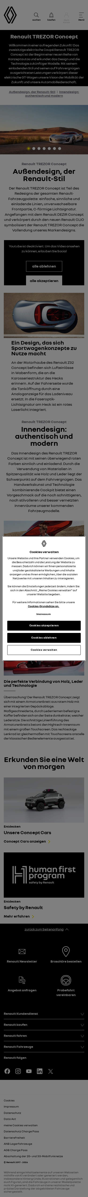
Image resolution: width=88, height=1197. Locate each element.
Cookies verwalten (44, 649)
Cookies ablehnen (44, 637)
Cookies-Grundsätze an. (43, 606)
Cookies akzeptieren (44, 625)
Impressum (43, 614)
